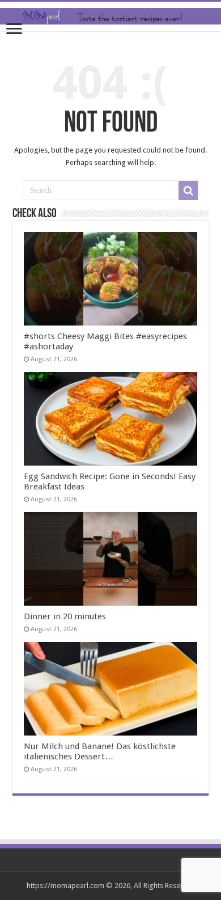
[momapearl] (110, 16)
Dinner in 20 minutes (65, 616)
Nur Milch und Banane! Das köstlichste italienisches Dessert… (100, 751)
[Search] (188, 190)
